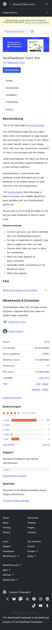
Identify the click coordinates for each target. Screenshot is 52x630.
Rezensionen (12, 87)
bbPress (8, 574)
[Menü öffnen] (47, 4)
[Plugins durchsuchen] (32, 31)
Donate (32, 551)
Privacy (6, 532)
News (6, 522)
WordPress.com (12, 565)
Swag (31, 556)
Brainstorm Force (16, 62)
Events (31, 546)
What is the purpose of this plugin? (20, 290)
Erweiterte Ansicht (12, 397)
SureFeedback (37, 125)
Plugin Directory (10, 12)
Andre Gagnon (16, 331)
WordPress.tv (11, 556)
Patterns (31, 532)
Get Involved (34, 541)
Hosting (7, 527)
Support (10, 109)
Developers (8, 551)
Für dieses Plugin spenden (16, 500)
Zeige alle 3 (44, 378)
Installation (11, 95)
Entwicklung (12, 102)
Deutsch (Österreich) (20, 592)
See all (46, 444)
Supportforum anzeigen (14, 475)
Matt (7, 570)
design (45, 384)
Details (9, 80)
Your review (9, 444)
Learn (5, 541)
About (6, 517)
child (38, 384)
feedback (36, 390)
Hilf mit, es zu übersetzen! (37, 22)
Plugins (31, 527)
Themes (31, 522)
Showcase (32, 517)
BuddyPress (10, 579)
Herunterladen (12, 70)
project (45, 390)
